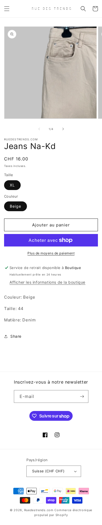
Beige (15, 206)
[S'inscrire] (82, 396)
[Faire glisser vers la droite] (63, 129)
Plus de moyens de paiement (51, 253)
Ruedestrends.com (39, 510)
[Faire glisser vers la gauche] (39, 129)
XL (12, 185)
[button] (7, 9)
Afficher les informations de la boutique (47, 282)
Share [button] (15, 336)
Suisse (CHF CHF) (48, 471)
